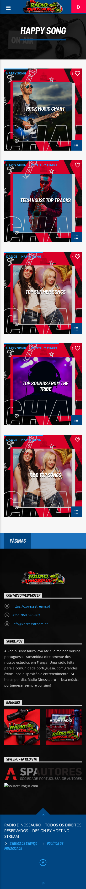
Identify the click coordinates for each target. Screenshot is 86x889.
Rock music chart (45, 109)
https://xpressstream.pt (31, 606)
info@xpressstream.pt (30, 624)
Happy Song (16, 73)
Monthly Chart (43, 165)
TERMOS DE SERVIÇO (23, 843)
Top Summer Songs (45, 292)
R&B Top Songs (45, 475)
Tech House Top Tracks (45, 200)
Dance (11, 256)
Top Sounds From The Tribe (45, 386)
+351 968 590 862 (26, 615)
